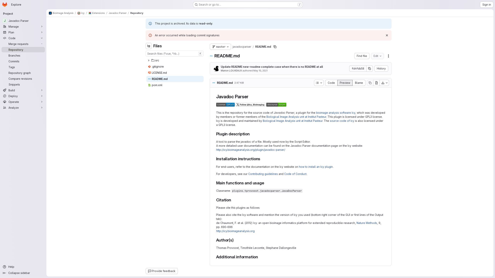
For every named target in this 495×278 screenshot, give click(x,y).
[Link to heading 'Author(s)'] (236, 240)
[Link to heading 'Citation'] (233, 199)
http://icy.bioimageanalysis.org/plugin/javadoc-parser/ (250, 149)
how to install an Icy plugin (316, 166)
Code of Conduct (295, 173)
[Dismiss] (387, 35)
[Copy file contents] (370, 83)
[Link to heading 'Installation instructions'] (262, 158)
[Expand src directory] (148, 60)
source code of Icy (342, 120)
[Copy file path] (275, 47)
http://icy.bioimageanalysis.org (235, 231)
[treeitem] (175, 60)
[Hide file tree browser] (149, 46)
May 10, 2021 (260, 70)
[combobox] (175, 54)
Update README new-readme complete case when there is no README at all (272, 66)
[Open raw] (376, 83)
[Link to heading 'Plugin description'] (252, 133)
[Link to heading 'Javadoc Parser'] (250, 96)
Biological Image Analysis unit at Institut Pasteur (296, 116)
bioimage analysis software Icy (335, 112)
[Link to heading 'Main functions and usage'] (266, 183)
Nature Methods (367, 223)
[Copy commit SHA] (370, 68)
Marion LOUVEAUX (231, 70)
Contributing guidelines (263, 173)
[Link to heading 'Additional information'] (260, 256)
